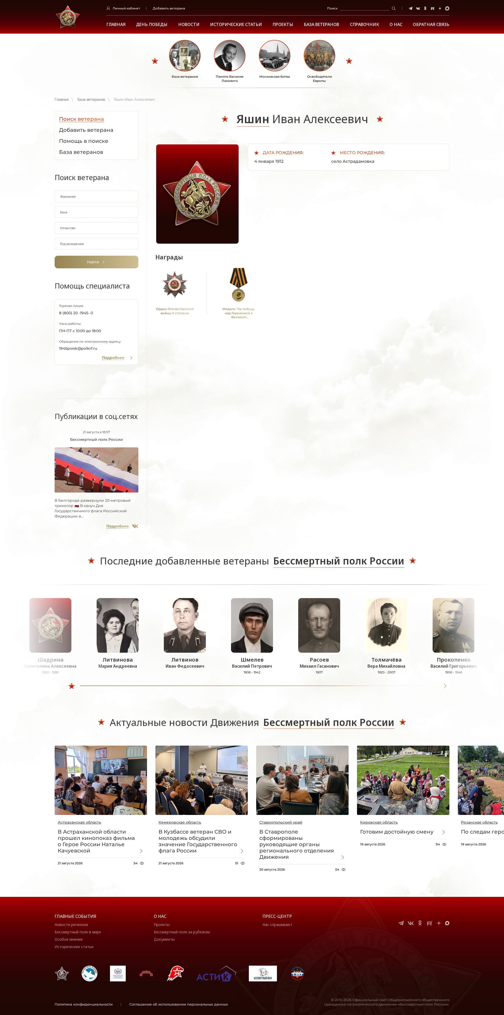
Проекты (282, 24)
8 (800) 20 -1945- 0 (76, 313)
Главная (115, 24)
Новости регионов (71, 924)
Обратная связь (431, 24)
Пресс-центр (277, 916)
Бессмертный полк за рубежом (182, 931)
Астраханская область (79, 822)
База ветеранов (321, 24)
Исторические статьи (236, 24)
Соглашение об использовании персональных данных (178, 1004)
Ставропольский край (280, 822)
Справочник (364, 24)
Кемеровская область (180, 822)
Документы (164, 939)
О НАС (396, 24)
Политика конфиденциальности (84, 1004)
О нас (160, 916)
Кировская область (379, 822)
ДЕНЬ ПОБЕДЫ (151, 24)
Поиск (332, 8)
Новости (189, 24)
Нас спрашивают (277, 924)
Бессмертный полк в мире (78, 931)
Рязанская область (479, 822)
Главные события (75, 916)
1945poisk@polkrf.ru (78, 348)
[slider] (71, 686)
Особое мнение (69, 939)
